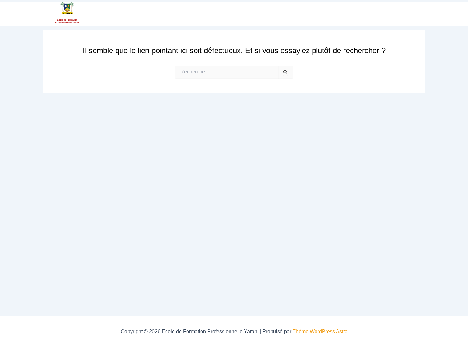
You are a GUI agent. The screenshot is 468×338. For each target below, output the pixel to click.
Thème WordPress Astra (320, 331)
